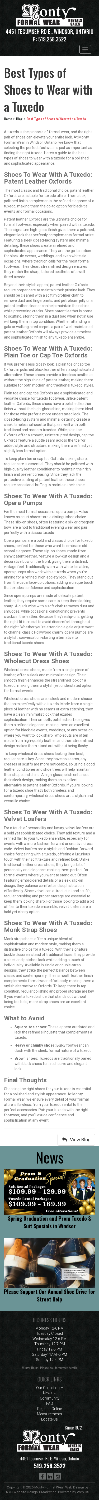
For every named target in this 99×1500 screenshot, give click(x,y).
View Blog (79, 1139)
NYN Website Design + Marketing (31, 1492)
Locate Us (49, 1419)
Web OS (83, 1492)
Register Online (49, 1409)
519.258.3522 (52, 39)
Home (8, 118)
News (48, 1393)
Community (49, 1398)
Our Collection (48, 1388)
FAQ (49, 1403)
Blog (19, 118)
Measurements (49, 1414)
